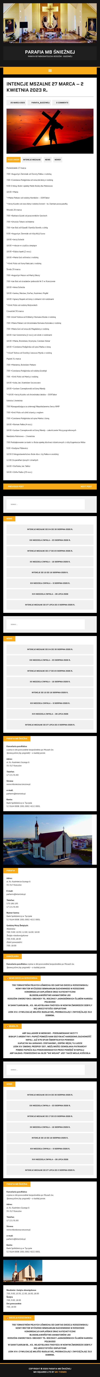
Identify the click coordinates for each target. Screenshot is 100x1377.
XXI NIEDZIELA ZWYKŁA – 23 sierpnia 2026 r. (50, 540)
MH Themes (61, 1371)
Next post (86, 486)
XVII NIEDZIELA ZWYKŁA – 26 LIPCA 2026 (50, 594)
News (47, 159)
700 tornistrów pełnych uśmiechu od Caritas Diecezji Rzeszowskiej (50, 985)
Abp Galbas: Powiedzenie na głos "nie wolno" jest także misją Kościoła (50, 1053)
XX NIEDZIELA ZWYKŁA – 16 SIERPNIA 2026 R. (50, 561)
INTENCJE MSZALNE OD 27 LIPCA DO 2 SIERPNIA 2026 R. (50, 604)
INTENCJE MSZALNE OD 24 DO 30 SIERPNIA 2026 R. (50, 529)
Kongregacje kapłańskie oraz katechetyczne (50, 991)
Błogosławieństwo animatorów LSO (50, 995)
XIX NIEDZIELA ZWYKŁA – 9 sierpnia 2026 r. (50, 583)
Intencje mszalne (32, 159)
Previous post (16, 486)
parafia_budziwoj (41, 102)
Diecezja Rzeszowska (20, 1317)
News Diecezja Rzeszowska (23, 978)
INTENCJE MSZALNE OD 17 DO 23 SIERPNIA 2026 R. (50, 551)
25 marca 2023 (18, 102)
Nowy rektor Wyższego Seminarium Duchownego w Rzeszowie (50, 988)
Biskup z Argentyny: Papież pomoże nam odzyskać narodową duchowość (50, 1036)
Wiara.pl (13, 1026)
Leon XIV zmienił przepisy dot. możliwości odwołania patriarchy (50, 1046)
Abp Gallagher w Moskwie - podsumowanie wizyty (50, 1033)
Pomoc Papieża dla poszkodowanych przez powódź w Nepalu (50, 1049)
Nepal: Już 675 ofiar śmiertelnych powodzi (50, 1039)
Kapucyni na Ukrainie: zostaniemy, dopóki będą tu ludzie (50, 1043)
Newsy (58, 159)
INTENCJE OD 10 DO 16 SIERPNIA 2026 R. (50, 572)
